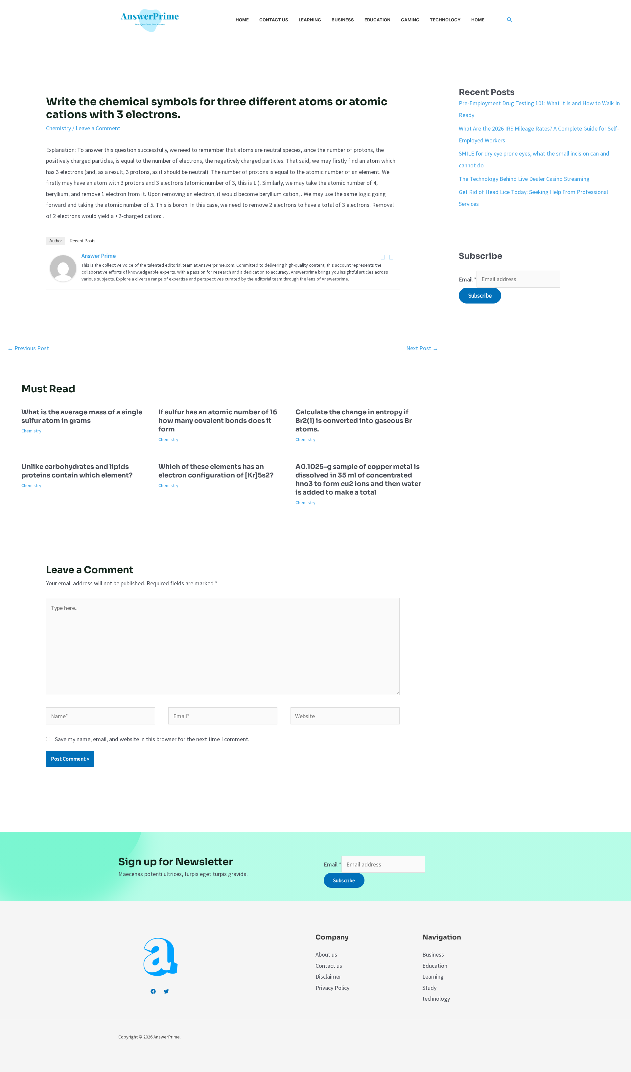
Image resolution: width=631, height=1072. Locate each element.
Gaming (410, 19)
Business (343, 19)
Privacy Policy (332, 987)
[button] (510, 20)
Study (429, 987)
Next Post (422, 348)
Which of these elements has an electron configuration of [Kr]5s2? (215, 471)
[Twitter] (391, 257)
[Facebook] (383, 257)
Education (377, 19)
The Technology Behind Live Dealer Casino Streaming (524, 179)
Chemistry (58, 128)
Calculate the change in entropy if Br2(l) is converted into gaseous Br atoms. (353, 420)
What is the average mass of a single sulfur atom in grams (81, 416)
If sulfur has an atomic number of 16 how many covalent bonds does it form (217, 420)
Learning (310, 19)
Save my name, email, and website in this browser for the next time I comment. (152, 739)
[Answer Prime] (63, 267)
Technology (445, 19)
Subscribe (480, 295)
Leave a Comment (98, 128)
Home (242, 19)
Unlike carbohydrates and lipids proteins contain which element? (76, 471)
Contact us (273, 19)
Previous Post (28, 348)
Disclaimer (328, 976)
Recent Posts (83, 240)
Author (55, 240)
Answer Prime (99, 255)
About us (326, 954)
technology (436, 998)
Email (468, 279)
